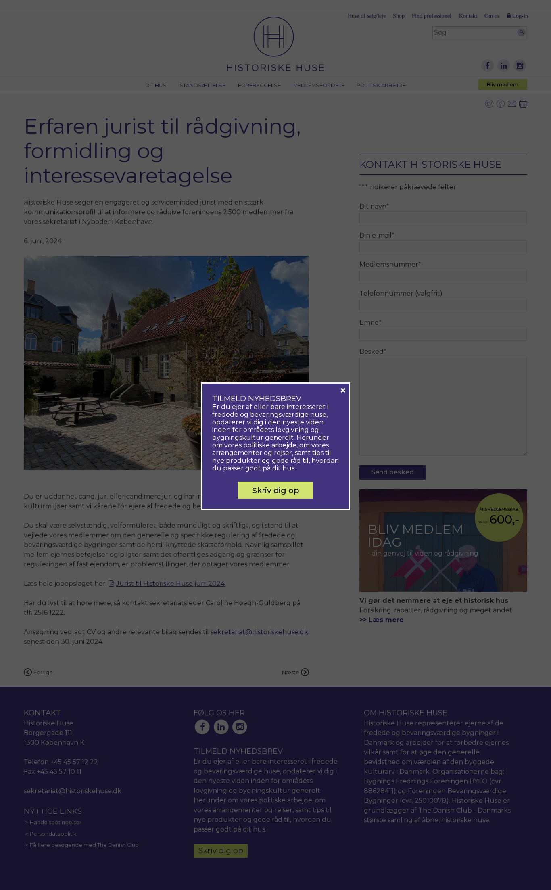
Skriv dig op (275, 490)
